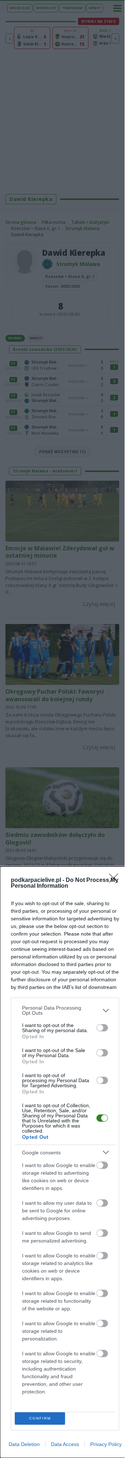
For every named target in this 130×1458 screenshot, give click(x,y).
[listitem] (65, 1010)
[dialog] (65, 1162)
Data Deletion (24, 1444)
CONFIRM (40, 1418)
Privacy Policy (106, 1444)
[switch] (102, 1027)
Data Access (65, 1444)
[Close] (116, 880)
